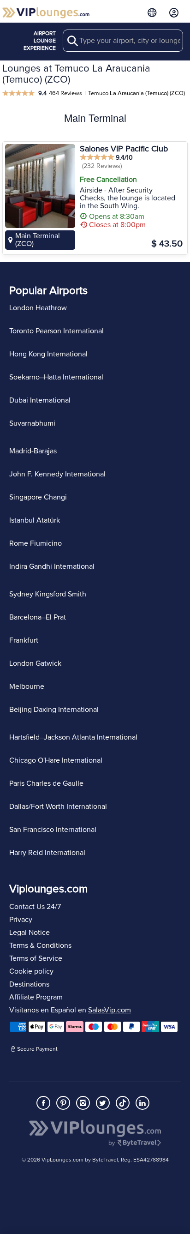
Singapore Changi (38, 497)
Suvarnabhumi (32, 423)
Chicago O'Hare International (55, 760)
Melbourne (26, 686)
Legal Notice (29, 932)
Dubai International (40, 400)
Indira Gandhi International (52, 566)
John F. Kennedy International (57, 474)
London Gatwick (35, 663)
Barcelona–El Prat (37, 617)
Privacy (20, 919)
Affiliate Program (36, 997)
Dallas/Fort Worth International (58, 806)
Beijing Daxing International (54, 709)
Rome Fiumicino (35, 543)
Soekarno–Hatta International (56, 377)
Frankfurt (23, 640)
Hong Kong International (48, 354)
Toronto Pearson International (56, 331)
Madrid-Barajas (33, 451)
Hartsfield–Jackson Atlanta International (73, 737)
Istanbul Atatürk (34, 520)
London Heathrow (38, 308)
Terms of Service (35, 958)
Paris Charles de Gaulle (46, 783)
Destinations (29, 984)
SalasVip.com (109, 1010)
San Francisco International (52, 829)
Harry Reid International (47, 852)
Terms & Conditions (40, 945)
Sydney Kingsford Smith (47, 594)
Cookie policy (31, 971)
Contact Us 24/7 (35, 906)
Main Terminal (95, 117)
